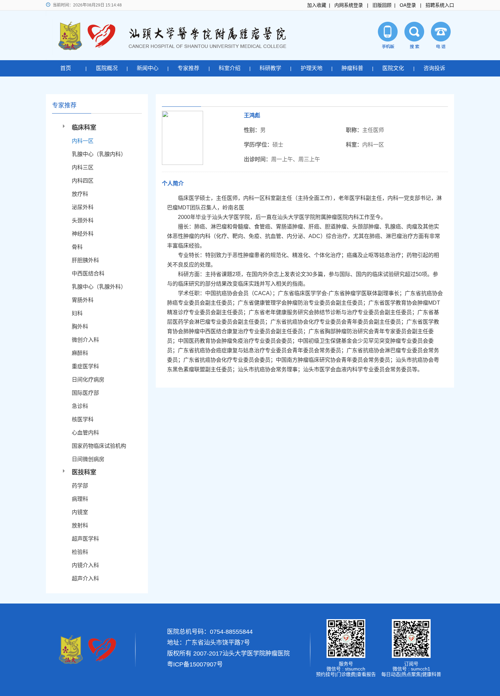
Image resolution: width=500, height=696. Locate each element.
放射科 (80, 525)
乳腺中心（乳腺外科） (99, 287)
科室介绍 (229, 68)
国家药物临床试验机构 (99, 446)
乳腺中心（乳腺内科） (99, 154)
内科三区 (83, 167)
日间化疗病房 (88, 380)
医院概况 (107, 68)
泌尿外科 (83, 207)
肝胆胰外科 (85, 260)
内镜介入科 (85, 565)
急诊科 (80, 406)
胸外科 (80, 326)
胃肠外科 (83, 300)
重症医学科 (85, 366)
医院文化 (393, 68)
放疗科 (80, 194)
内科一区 (83, 141)
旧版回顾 (381, 5)
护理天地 (311, 68)
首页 (65, 68)
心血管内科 (85, 433)
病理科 (80, 499)
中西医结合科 (88, 273)
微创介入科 (85, 340)
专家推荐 (188, 68)
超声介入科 (85, 578)
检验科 (80, 552)
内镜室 (80, 512)
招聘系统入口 (440, 5)
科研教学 (270, 68)
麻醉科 (80, 353)
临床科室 (84, 127)
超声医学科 (85, 539)
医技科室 (84, 472)
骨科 (77, 247)
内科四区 (83, 181)
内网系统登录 (348, 5)
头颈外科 (83, 220)
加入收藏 (316, 5)
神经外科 (83, 234)
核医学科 (83, 419)
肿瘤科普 (352, 68)
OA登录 (408, 5)
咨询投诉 (434, 68)
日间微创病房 (88, 459)
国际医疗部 (85, 393)
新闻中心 (148, 68)
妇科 (77, 313)
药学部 (80, 486)
